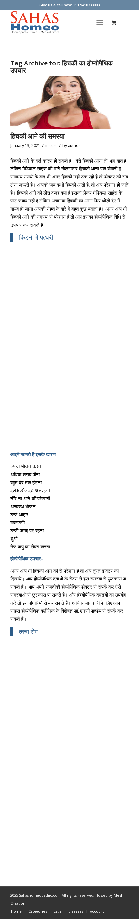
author (74, 145)
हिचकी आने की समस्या (37, 136)
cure (53, 145)
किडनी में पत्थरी (36, 237)
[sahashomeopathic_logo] (57, 22)
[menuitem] (101, 22)
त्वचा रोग (28, 631)
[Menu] (99, 22)
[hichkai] (61, 102)
